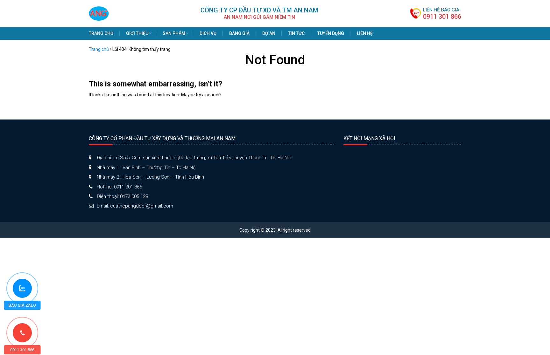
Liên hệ (365, 33)
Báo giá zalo (22, 305)
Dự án (268, 33)
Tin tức (296, 33)
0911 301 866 (442, 16)
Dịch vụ (208, 33)
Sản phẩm (174, 33)
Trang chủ (101, 33)
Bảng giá (239, 33)
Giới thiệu (137, 33)
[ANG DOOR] (99, 13)
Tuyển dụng (330, 33)
